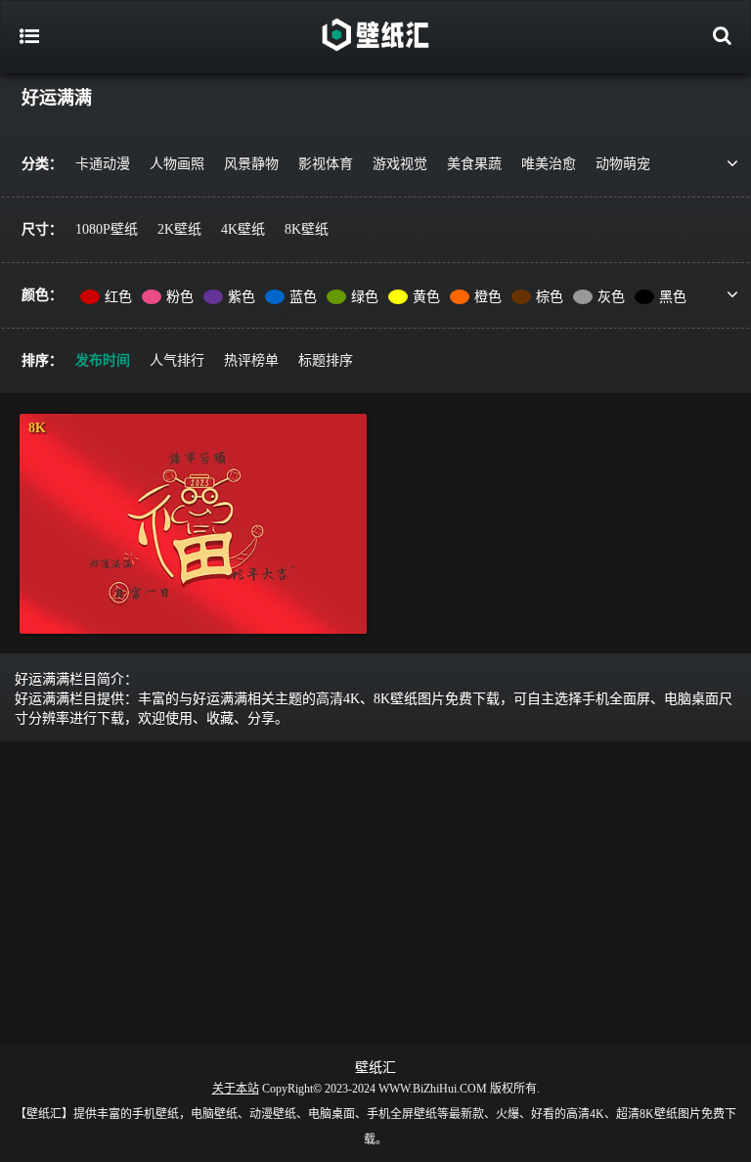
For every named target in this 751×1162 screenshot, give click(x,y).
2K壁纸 (179, 229)
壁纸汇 (375, 1067)
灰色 (611, 297)
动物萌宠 (623, 163)
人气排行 (177, 360)
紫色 (241, 297)
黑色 (672, 297)
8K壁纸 (307, 229)
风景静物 (251, 163)
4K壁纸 (243, 229)
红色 (118, 297)
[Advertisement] (375, 890)
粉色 (180, 297)
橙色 (488, 297)
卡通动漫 (102, 163)
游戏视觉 (400, 163)
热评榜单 (251, 360)
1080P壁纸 (106, 229)
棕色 (549, 297)
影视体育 (325, 163)
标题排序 (325, 360)
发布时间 (102, 360)
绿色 (364, 297)
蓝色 (303, 297)
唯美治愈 (548, 163)
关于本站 (235, 1088)
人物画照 (177, 163)
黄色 (426, 297)
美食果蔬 (474, 163)
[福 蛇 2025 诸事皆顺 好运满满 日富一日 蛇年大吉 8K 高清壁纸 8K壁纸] (193, 524)
